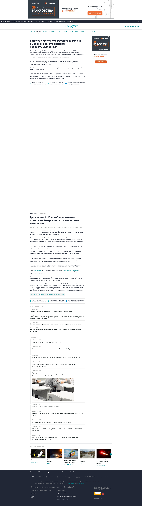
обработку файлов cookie (93, 481)
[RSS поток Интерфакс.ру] (64, 499)
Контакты (32, 472)
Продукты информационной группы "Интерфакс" (52, 487)
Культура (64, 31)
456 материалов (35, 462)
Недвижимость (54, 21)
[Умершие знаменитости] (38, 458)
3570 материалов (68, 464)
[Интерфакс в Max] (67, 499)
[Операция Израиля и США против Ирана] (71, 458)
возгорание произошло (71, 270)
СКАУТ (32, 495)
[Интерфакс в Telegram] (60, 499)
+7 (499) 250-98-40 (70, 483)
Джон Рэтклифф (38, 157)
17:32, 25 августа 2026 (40, 96)
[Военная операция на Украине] (54, 458)
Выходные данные (98, 498)
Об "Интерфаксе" (16, 21)
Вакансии (58, 472)
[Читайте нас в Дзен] (58, 499)
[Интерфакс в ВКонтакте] (62, 499)
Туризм (47, 21)
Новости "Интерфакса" (61, 492)
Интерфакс (71, 26)
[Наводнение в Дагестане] (87, 458)
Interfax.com (24, 21)
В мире (45, 31)
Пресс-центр (50, 472)
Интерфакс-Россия (32, 21)
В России (38, 31)
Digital (76, 31)
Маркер (32, 496)
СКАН (58, 493)
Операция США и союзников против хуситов (102, 461)
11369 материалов (51, 463)
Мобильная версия (5, 21)
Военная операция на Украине (53, 460)
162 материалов (84, 463)
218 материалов (101, 465)
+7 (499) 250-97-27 (81, 483)
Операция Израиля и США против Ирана (70, 461)
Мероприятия (70, 21)
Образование (62, 21)
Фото (93, 31)
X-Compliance (33, 493)
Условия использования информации (102, 497)
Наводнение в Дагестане (84, 460)
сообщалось (37, 270)
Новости (82, 31)
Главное (32, 31)
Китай (62, 294)
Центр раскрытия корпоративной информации (67, 496)
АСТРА (32, 497)
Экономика (52, 31)
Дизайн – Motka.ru (98, 499)
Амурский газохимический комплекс (50, 294)
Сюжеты (88, 31)
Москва (70, 31)
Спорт (58, 31)
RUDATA (58, 495)
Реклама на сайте (67, 472)
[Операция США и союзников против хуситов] (104, 458)
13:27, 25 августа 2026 (41, 213)
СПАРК (32, 492)
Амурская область (35, 294)
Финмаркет (41, 21)
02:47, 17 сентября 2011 (41, 37)
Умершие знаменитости (38, 460)
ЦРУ (32, 157)
